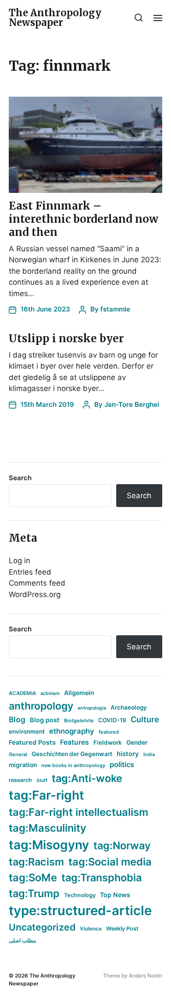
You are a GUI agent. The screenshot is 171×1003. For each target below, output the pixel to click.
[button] (138, 17)
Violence (91, 928)
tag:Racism (36, 861)
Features (74, 742)
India (149, 754)
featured (109, 732)
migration (23, 764)
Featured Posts (32, 742)
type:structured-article (80, 910)
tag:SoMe (33, 877)
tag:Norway (122, 845)
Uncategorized (42, 927)
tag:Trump (34, 893)
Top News (115, 894)
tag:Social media (110, 861)
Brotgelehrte (79, 720)
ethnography (71, 731)
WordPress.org (35, 594)
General (18, 754)
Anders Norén (145, 975)
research (20, 780)
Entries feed (30, 572)
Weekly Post (122, 928)
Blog (17, 719)
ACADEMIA (22, 693)
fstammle (115, 309)
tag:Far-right (46, 795)
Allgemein (79, 692)
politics (122, 764)
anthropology (41, 706)
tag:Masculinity (47, 828)
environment (27, 731)
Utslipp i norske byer (66, 338)
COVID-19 (112, 720)
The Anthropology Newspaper (55, 17)
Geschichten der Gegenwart (72, 753)
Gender (137, 742)
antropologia (92, 708)
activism (50, 693)
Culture (145, 719)
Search (20, 478)
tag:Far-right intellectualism (78, 812)
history (128, 754)
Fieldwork (107, 742)
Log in (19, 560)
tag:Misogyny (49, 844)
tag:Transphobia (101, 877)
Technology (80, 895)
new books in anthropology (73, 765)
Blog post (45, 720)
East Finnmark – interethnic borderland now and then (83, 219)
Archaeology (128, 707)
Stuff (41, 780)
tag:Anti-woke (87, 778)
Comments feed (37, 583)
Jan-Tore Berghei (131, 404)
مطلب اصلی (22, 940)
